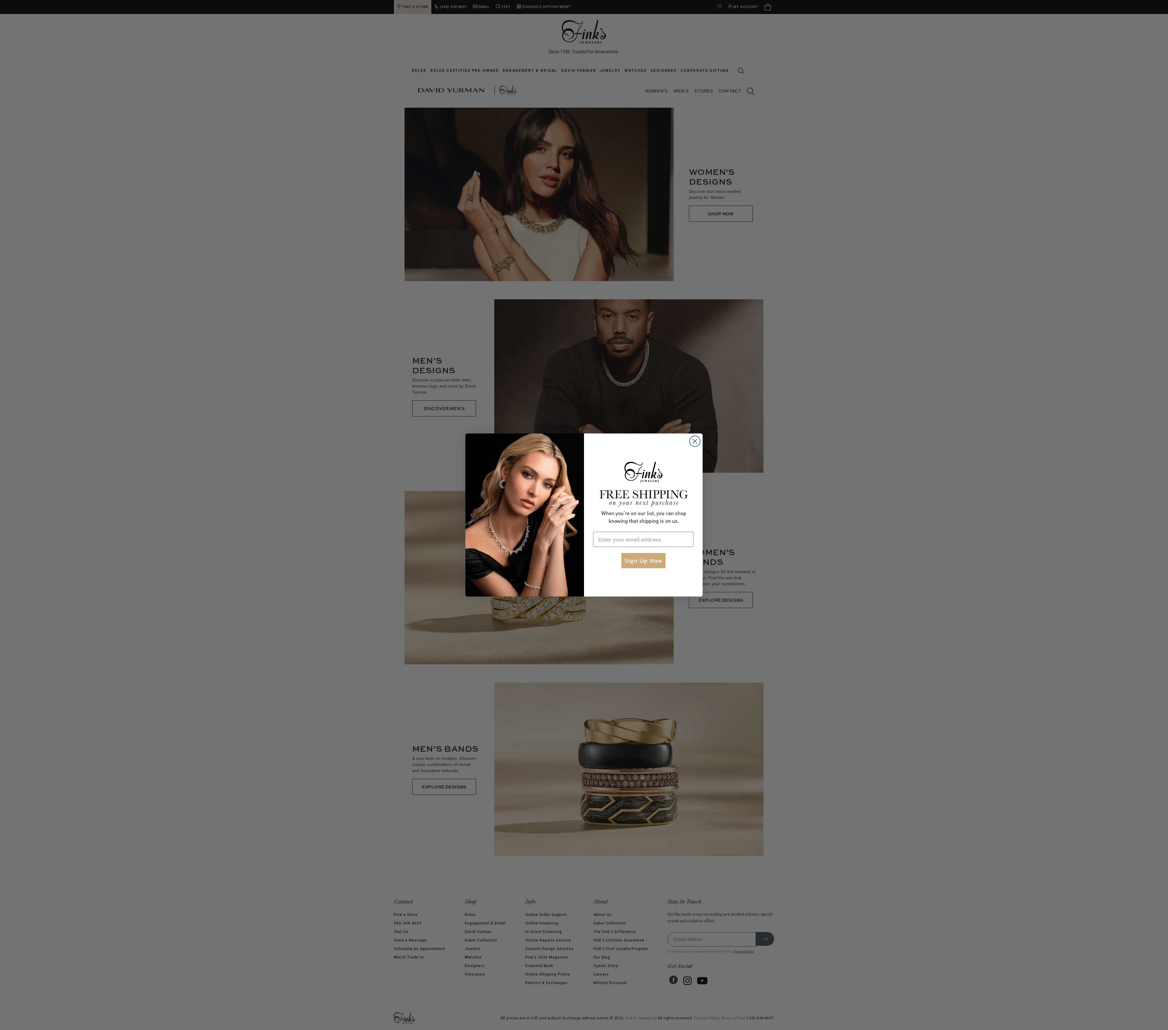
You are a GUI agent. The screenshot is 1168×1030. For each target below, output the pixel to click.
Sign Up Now (643, 560)
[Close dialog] (695, 441)
